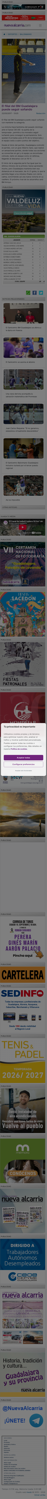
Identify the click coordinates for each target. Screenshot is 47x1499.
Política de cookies (19, 749)
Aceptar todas (23, 758)
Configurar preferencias (23, 764)
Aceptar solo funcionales (23, 770)
